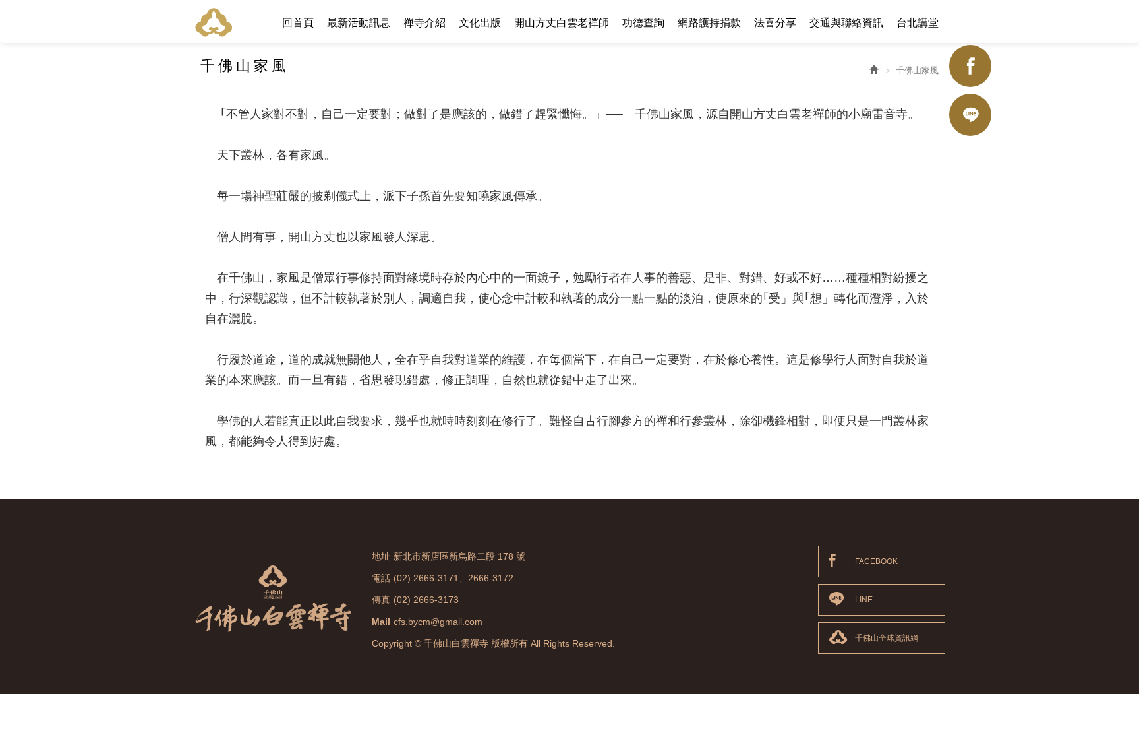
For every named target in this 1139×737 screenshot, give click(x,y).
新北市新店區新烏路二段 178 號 (459, 556)
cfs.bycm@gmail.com (438, 621)
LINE (864, 599)
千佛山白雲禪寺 (213, 22)
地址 (381, 556)
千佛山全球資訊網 (886, 638)
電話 (381, 578)
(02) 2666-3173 (426, 599)
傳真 (381, 599)
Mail (381, 621)
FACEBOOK (876, 561)
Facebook (970, 66)
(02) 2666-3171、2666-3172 (453, 578)
